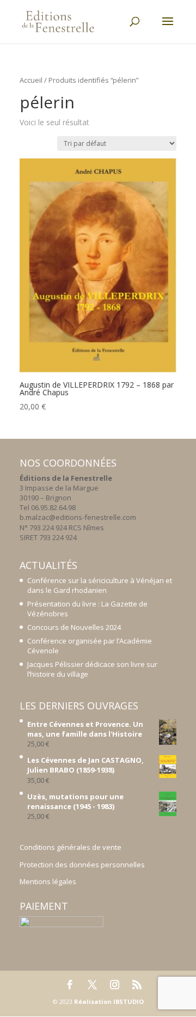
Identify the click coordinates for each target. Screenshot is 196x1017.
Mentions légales (48, 881)
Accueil (31, 80)
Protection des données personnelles (82, 864)
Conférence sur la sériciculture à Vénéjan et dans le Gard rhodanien (99, 585)
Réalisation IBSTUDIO (109, 1001)
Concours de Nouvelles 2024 (74, 627)
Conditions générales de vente (70, 847)
